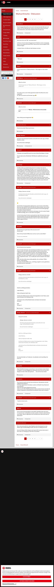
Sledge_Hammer (21, 135)
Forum (8, 2)
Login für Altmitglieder (7, 73)
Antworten (20, 32)
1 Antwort (27, 32)
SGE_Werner (20, 23)
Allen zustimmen (26, 576)
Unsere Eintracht (24, 10)
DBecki (18, 66)
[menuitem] (7, 14)
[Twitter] (5, 78)
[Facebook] (3, 78)
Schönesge (19, 164)
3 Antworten (28, 146)
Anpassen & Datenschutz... (8, 583)
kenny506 (19, 226)
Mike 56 (19, 408)
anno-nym (19, 187)
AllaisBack (19, 102)
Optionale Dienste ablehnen (27, 581)
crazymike (19, 365)
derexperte (19, 379)
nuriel (18, 37)
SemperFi (19, 150)
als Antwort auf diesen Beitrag (30, 78)
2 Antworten (28, 74)
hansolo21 (19, 243)
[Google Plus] (8, 78)
